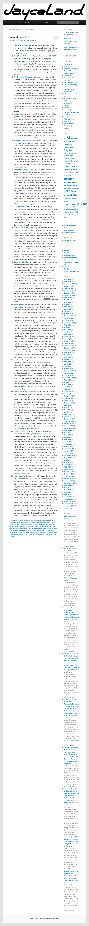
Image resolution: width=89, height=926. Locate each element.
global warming (68, 188)
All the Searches (69, 516)
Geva (75, 185)
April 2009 (67, 467)
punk (15, 532)
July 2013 (67, 355)
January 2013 (68, 368)
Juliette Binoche (15, 528)
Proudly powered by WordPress (50, 918)
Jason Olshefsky (31, 40)
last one (38, 436)
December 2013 (69, 343)
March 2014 (68, 336)
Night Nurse (19, 530)
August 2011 (68, 405)
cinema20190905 (71, 166)
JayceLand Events (70, 98)
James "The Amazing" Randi (43, 526)
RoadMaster (68, 209)
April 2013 (67, 362)
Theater (66, 126)
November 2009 (69, 451)
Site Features (68, 123)
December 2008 (69, 476)
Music (66, 110)
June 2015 (67, 302)
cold (66, 172)
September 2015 (69, 295)
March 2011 (68, 414)
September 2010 (69, 428)
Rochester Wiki (69, 260)
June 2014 (67, 330)
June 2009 (67, 462)
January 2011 (68, 419)
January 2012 (68, 396)
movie (69, 199)
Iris (27, 526)
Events (19, 23)
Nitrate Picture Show (29, 530)
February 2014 (68, 339)
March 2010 (68, 442)
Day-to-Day (67, 78)
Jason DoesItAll (69, 230)
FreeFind (74, 50)
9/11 (65, 138)
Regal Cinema (22, 532)
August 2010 (68, 430)
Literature (67, 105)
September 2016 (69, 284)
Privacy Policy (45, 23)
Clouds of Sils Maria (33, 524)
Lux (65, 198)
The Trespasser (40, 534)
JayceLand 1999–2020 (71, 548)
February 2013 (68, 366)
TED (76, 212)
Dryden (42, 524)
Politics (66, 121)
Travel (66, 128)
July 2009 (67, 460)
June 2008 (67, 490)
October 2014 (68, 320)
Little (40, 528)
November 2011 (69, 401)
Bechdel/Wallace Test (21, 473)
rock (74, 209)
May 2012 (67, 387)
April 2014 (67, 334)
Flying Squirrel (68, 185)
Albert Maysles (41, 521)
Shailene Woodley (18, 534)
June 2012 (67, 385)
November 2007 (69, 506)
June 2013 (67, 357)
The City (66, 269)
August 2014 (68, 325)
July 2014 (67, 327)
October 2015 (68, 293)
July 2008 (67, 488)
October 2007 (68, 508)
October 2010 (68, 426)
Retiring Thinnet (69, 578)
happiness (76, 188)
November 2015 (69, 291)
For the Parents (69, 82)
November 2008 (69, 478)
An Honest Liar (50, 521)
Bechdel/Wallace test (43, 522)
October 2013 (68, 348)
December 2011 (69, 398)
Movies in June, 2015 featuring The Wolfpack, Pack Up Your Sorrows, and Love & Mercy (71, 875)
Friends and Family (70, 85)
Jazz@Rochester (69, 255)
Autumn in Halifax (69, 141)
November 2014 (69, 318)
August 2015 (68, 297)
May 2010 (67, 437)
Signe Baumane (30, 534)
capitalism (67, 161)
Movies (26, 521)
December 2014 (69, 316)
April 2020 (67, 281)
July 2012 (67, 382)
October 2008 (68, 481)
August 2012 (68, 380)
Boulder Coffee (68, 147)
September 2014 (69, 323)
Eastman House (70, 182)
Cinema (16, 524)
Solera (72, 212)
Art (65, 66)
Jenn (54, 526)
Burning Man (68, 73)
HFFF (67, 191)
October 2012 (68, 375)
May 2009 (67, 465)
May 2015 (67, 304)
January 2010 (68, 446)
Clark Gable (23, 524)
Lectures (67, 103)
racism (70, 207)
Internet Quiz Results (71, 94)
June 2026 (67, 279)
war (65, 217)
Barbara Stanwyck (31, 522)
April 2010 (67, 440)
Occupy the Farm (42, 530)
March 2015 (68, 309)
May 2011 (67, 412)
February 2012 (68, 394)
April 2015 (67, 307)
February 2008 (68, 499)
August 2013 (68, 352)
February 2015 (68, 311)
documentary (67, 175)
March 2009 (68, 469)
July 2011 (67, 407)
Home (12, 23)
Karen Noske (24, 528)
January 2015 (68, 314)
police (66, 207)
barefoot (68, 144)
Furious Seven (14, 526)
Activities (67, 64)
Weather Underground (71, 271)
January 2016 (68, 286)
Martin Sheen (47, 528)
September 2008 (69, 483)
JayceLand (69, 513)
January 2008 (68, 501)
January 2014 (68, 341)
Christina (74, 161)
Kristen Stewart (34, 528)
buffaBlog (67, 251)
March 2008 (68, 497)
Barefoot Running (70, 69)
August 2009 (68, 458)
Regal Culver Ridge (33, 532)
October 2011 (68, 403)
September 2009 (69, 456)
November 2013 (69, 346)
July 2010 (67, 433)
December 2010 (69, 421)
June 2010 (67, 435)
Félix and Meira (50, 524)
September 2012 (69, 378)
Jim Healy (67, 195)
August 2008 (68, 485)
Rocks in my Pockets (46, 532)
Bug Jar (68, 150)
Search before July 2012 (71, 47)
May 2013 (67, 359)
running (66, 212)
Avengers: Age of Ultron (17, 522)
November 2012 (69, 373)
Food (65, 80)
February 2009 (68, 471)
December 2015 (69, 288)
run (78, 209)
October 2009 (68, 453)
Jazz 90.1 (67, 253)
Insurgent (22, 526)
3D (35, 521)
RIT (74, 207)
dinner (75, 172)
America (73, 138)
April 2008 (67, 494)
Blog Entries (19, 521)
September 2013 (69, 350)
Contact (34, 23)
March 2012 (68, 391)
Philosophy (68, 119)
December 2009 (69, 449)
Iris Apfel (31, 526)
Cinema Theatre (70, 169)
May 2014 (67, 332)
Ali (69, 137)
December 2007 (69, 504)
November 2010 (69, 423)
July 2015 (67, 300)
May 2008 (67, 492)
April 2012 (67, 389)
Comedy (66, 75)
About (27, 23)
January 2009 (68, 474)
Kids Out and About (70, 257)
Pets (65, 117)
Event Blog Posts (69, 32)
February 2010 (68, 444)
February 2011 (68, 417)
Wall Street (49, 534)
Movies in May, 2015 (20, 37)
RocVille (67, 267)
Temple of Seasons (70, 232)
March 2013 (68, 364)
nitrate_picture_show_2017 (75, 204)
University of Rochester (71, 215)
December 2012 (69, 371)
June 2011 (67, 410)
